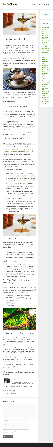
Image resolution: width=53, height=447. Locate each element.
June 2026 (45, 31)
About (32, 4)
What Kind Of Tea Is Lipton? (10, 393)
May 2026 (45, 33)
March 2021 (45, 67)
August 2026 (45, 27)
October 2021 (45, 59)
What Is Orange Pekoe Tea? (10, 391)
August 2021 (45, 65)
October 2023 (46, 40)
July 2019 (44, 99)
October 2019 (45, 91)
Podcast (39, 4)
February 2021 (46, 69)
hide (13, 101)
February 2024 (46, 35)
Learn (5, 390)
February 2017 (46, 101)
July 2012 (44, 103)
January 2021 (45, 71)
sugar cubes (23, 146)
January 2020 (46, 82)
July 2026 (44, 29)
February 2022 (46, 48)
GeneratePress (31, 445)
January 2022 (45, 50)
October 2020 (46, 80)
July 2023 (44, 46)
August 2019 (45, 97)
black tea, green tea (18, 178)
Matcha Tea (46, 4)
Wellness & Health (11, 390)
